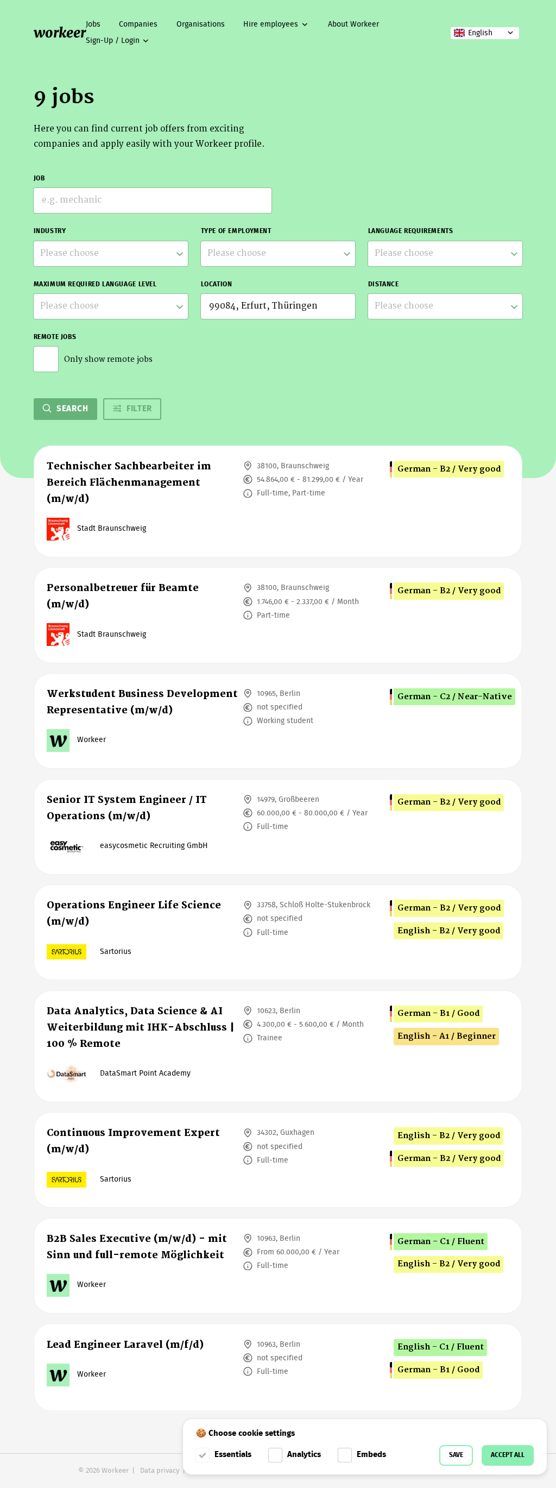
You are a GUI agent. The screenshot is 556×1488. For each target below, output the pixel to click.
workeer (60, 32)
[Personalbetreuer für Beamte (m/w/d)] (278, 615)
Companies (138, 24)
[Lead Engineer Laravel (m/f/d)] (278, 1367)
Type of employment (236, 231)
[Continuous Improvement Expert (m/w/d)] (278, 1160)
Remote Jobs (55, 337)
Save (456, 1455)
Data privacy (159, 1471)
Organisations (200, 24)
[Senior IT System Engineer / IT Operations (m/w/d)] (278, 827)
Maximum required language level (95, 284)
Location (216, 284)
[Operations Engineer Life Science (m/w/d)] (278, 932)
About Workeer (353, 24)
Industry (50, 231)
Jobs (93, 24)
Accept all (508, 1455)
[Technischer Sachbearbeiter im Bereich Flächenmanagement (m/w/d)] (278, 501)
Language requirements (410, 231)
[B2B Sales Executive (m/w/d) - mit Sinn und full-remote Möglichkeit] (278, 1266)
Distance (383, 284)
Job (39, 178)
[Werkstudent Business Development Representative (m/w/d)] (278, 721)
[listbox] (111, 306)
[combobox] (111, 253)
